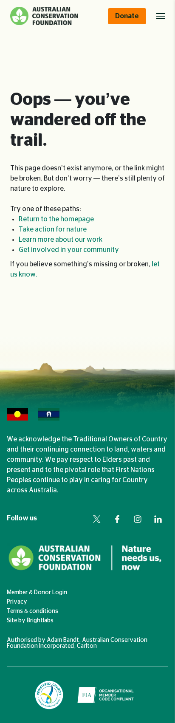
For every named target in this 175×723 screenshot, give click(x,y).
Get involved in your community (69, 249)
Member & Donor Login (37, 593)
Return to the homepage (56, 219)
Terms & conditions (32, 611)
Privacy (17, 602)
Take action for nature (53, 229)
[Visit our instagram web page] (137, 519)
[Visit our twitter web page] (97, 519)
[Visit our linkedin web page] (158, 519)
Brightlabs (40, 621)
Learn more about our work (60, 239)
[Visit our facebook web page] (117, 519)
